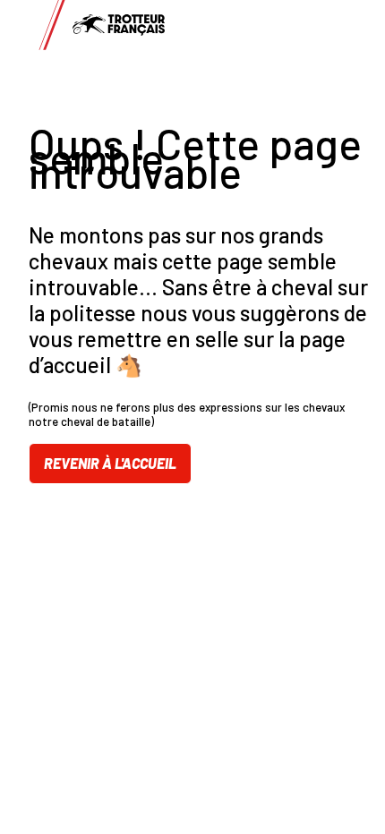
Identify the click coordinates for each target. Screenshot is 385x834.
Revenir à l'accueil (110, 463)
